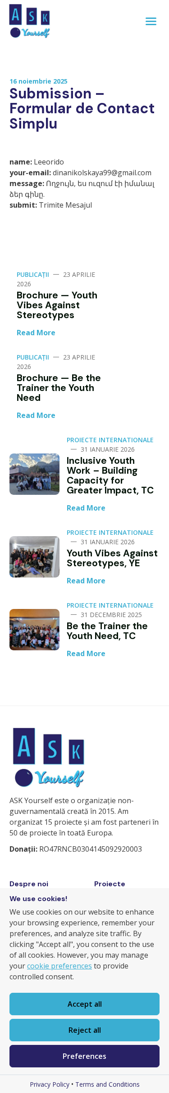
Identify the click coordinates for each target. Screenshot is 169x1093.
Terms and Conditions (107, 1084)
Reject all (85, 1030)
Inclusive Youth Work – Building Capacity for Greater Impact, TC (110, 475)
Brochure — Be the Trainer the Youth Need (59, 388)
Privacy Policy (49, 1084)
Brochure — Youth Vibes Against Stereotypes (57, 305)
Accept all (85, 1004)
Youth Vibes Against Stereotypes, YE (112, 558)
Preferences (84, 1056)
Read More (36, 333)
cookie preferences (59, 966)
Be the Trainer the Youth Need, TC (107, 631)
